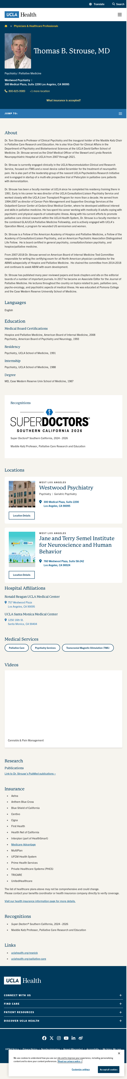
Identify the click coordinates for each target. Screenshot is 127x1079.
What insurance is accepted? (63, 100)
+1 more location (40, 91)
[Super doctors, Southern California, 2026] (63, 420)
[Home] (6, 26)
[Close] (119, 1053)
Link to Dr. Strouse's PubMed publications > (30, 773)
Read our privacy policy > (70, 1061)
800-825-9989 (17, 91)
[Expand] (120, 995)
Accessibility (92, 1049)
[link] (44, 1038)
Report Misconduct (73, 1049)
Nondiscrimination (50, 1049)
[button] (96, 4)
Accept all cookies (108, 1069)
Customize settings (81, 1069)
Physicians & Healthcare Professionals (36, 25)
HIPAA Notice (12, 1049)
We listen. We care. (112, 1049)
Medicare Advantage (23, 844)
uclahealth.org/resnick (24, 952)
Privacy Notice (30, 1049)
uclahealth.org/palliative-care (28, 958)
